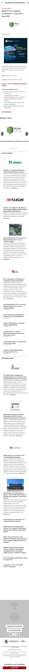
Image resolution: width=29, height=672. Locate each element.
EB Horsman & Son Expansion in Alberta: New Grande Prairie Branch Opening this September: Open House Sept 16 (14, 495)
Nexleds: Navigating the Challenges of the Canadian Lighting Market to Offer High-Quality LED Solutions (15, 209)
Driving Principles (15, 605)
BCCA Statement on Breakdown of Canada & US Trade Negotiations (13, 280)
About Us (14, 603)
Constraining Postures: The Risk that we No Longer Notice (14, 342)
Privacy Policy (14, 614)
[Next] (27, 134)
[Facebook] (10, 634)
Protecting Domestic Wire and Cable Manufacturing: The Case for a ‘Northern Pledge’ (14, 239)
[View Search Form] (2, 2)
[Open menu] (27, 3)
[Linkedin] (18, 634)
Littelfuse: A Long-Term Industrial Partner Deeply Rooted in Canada (14, 171)
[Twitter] (14, 634)
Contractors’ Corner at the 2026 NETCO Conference (13, 565)
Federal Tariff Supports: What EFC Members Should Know (14, 324)
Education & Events (6, 8)
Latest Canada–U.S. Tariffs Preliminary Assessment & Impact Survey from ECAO (13, 333)
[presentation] (14, 130)
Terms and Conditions (14, 616)
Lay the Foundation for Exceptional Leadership (14, 141)
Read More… (15, 188)
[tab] (11, 148)
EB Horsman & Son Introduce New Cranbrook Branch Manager (14, 456)
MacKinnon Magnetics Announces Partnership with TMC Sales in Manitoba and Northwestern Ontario (14, 416)
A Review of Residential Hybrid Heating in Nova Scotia (12, 351)
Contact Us (14, 620)
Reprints (14, 612)
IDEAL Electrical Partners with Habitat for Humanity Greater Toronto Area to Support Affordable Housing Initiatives (15, 539)
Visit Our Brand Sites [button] (14, 630)
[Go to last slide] (2, 134)
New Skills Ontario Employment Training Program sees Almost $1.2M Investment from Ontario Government (15, 377)
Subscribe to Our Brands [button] (14, 626)
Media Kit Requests (14, 618)
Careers (14, 608)
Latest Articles (7, 153)
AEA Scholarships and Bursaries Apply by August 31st (15, 558)
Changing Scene (8, 358)
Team (14, 606)
